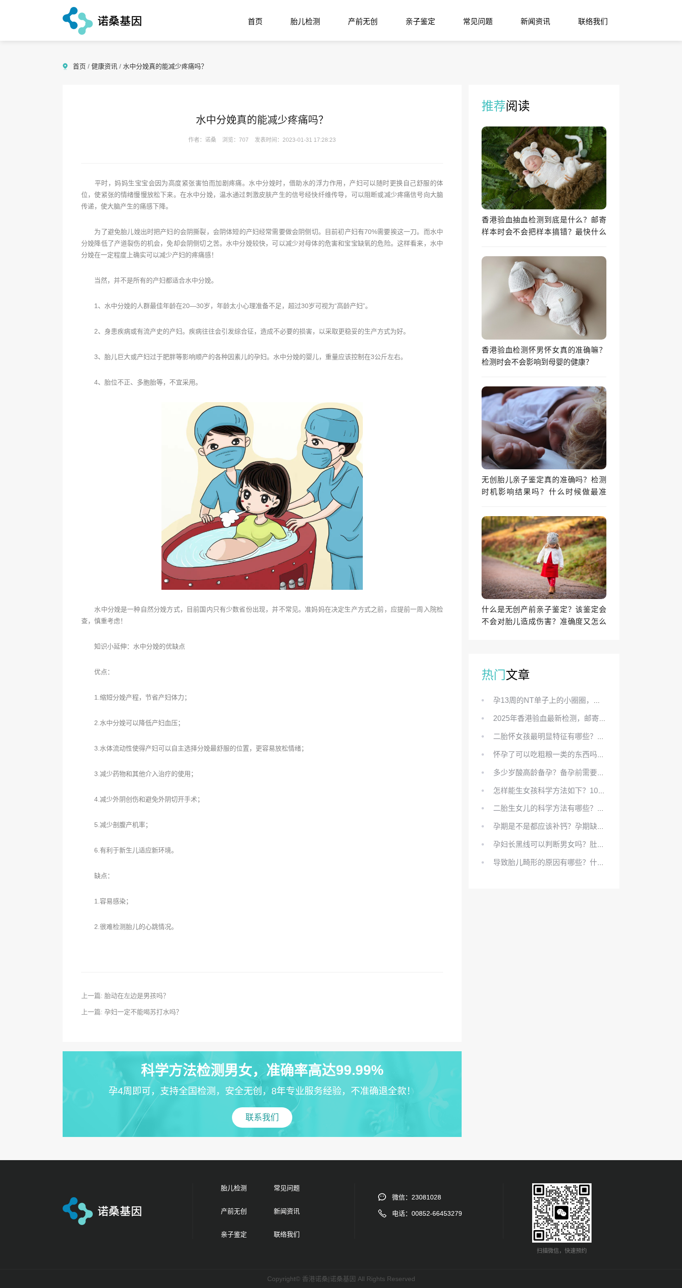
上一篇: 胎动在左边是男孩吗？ (125, 995)
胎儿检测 (305, 21)
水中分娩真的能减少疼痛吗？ (165, 66)
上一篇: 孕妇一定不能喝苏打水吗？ (131, 1012)
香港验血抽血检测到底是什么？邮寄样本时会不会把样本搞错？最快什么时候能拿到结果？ (544, 232)
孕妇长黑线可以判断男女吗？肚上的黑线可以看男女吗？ (586, 844)
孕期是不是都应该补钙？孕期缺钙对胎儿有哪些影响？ (582, 826)
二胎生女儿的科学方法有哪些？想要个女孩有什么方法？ (586, 808)
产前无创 (363, 21)
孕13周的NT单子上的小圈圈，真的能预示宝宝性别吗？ (584, 700)
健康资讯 (104, 66)
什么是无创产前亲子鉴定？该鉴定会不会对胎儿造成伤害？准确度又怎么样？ (544, 622)
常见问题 (478, 21)
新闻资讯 (535, 21)
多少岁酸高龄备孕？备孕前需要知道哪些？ (563, 773)
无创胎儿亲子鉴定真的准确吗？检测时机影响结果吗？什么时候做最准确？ (544, 492)
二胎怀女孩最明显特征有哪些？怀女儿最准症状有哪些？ (586, 736)
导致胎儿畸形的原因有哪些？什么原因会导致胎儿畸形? (584, 862)
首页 (255, 21)
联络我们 (593, 21)
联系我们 (262, 1117)
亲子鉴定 (420, 21)
